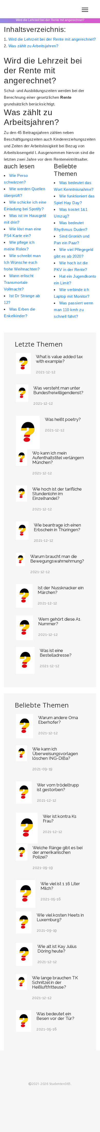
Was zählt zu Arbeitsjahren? (33, 46)
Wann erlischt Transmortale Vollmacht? (19, 282)
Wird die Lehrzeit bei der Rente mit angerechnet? (52, 39)
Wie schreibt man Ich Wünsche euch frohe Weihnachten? (22, 262)
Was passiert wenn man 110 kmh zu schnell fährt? (73, 310)
